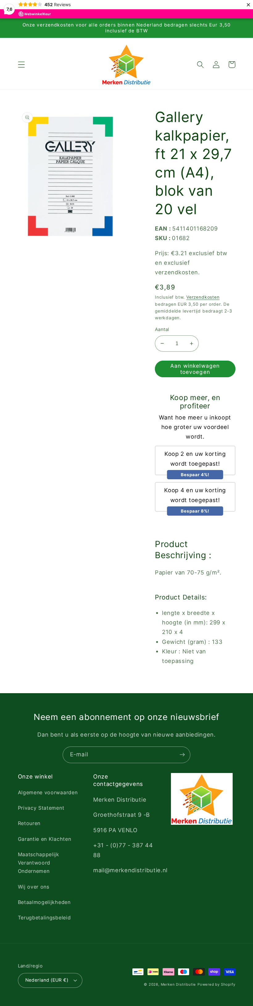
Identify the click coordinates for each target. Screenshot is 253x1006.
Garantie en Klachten (44, 839)
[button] (21, 64)
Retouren (29, 823)
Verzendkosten (202, 297)
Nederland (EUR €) (46, 980)
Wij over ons (33, 887)
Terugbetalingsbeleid (44, 917)
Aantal (162, 329)
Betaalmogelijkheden (44, 902)
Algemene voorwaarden (48, 792)
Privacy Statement (41, 808)
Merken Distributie (178, 984)
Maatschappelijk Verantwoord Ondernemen (38, 862)
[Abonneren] (182, 754)
